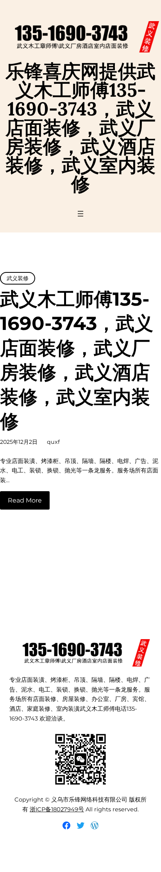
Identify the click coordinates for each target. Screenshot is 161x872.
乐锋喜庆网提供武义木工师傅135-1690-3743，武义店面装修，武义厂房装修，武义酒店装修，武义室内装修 (80, 127)
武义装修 (18, 278)
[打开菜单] (80, 213)
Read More (25, 500)
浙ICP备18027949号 (57, 809)
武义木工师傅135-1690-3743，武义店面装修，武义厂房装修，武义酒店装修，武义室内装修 (76, 360)
